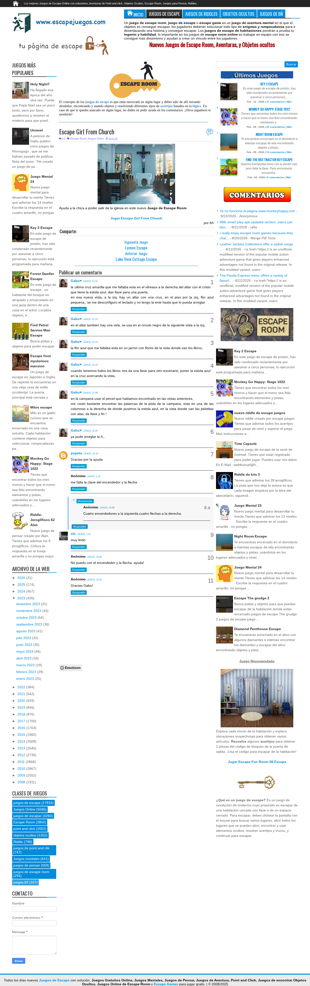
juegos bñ (20, 882)
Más (289, 101)
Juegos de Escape (164, 13)
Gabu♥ (76, 281)
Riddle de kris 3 (247, 474)
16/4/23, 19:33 (94, 579)
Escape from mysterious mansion (40, 361)
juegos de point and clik (31, 848)
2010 (21, 768)
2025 (21, 584)
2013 (21, 748)
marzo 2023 (26, 665)
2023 (21, 598)
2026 (21, 578)
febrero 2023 (26, 672)
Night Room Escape (269, 134)
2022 (21, 687)
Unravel (36, 130)
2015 (21, 735)
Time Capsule (245, 444)
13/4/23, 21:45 (90, 431)
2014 (21, 741)
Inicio (138, 14)
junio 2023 (24, 645)
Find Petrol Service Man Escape (40, 330)
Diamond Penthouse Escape (257, 629)
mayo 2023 (25, 651)
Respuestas (85, 501)
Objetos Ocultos (238, 13)
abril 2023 (24, 658)
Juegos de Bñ (271, 13)
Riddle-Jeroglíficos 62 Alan (42, 520)
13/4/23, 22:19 (91, 453)
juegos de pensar (26, 865)
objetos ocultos (24, 835)
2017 (21, 721)
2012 (21, 755)
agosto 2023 (26, 631)
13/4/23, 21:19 (90, 342)
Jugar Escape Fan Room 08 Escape (257, 762)
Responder (78, 309)
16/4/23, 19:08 (107, 507)
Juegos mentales (26, 859)
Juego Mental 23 (248, 505)
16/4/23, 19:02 (94, 557)
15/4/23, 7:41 (84, 534)
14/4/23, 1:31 (94, 476)
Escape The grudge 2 (251, 598)
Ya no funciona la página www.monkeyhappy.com (257, 211)
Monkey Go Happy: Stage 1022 (41, 464)
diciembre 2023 (28, 604)
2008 (21, 782)
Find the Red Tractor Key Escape (269, 159)
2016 (21, 728)
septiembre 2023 (29, 624)
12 (209, 131)
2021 (21, 694)
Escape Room (78, 138)
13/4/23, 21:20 (90, 365)
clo (73, 534)
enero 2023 (25, 679)
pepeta (76, 453)
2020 (21, 701)
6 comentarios (275, 177)
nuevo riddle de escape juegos (259, 413)
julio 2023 (24, 638)
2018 (21, 714)
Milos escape (41, 407)
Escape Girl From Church (86, 131)
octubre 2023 (27, 617)
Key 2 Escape (41, 228)
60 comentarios (275, 127)
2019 (21, 707)
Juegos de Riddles (201, 13)
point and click (24, 829)
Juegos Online (96, 138)
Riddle (18, 842)
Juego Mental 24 (248, 567)
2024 (21, 591)
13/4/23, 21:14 (90, 281)
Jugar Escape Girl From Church (136, 218)
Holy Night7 (40, 84)
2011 (21, 762)
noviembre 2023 (29, 611)
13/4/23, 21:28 (90, 393)
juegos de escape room (31, 872)
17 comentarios (275, 101)
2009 (21, 775)
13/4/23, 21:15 (90, 319)
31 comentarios (275, 152)
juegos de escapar (27, 816)
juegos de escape (26, 803)
